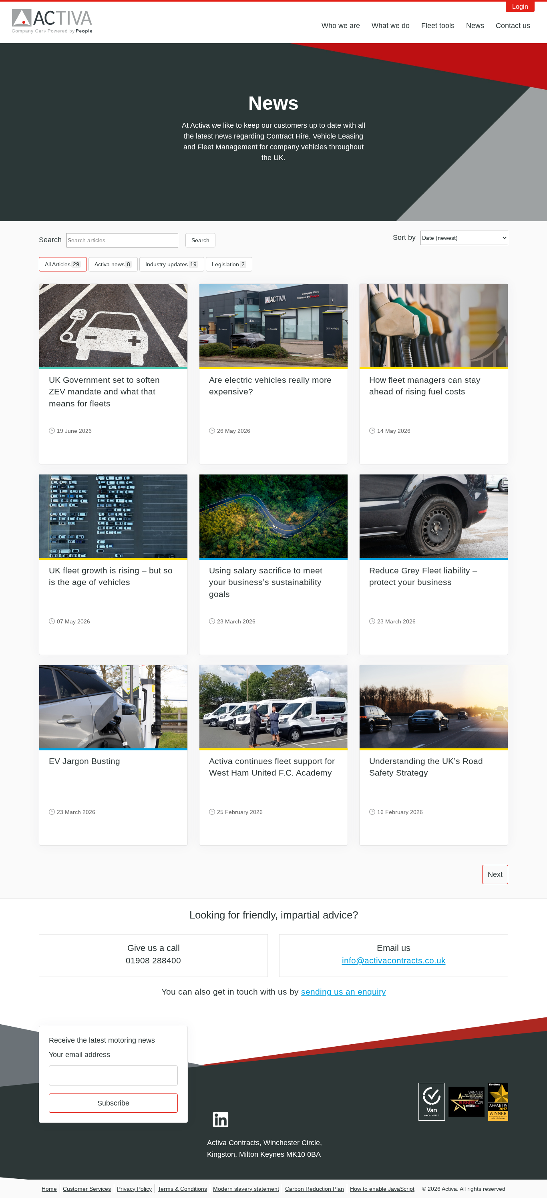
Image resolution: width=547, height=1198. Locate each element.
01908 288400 (153, 960)
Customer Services (87, 1189)
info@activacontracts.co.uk (394, 960)
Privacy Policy (134, 1189)
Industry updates (171, 264)
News (475, 26)
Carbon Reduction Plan (314, 1189)
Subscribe (113, 1103)
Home (49, 1189)
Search (50, 240)
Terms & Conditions (182, 1189)
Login (520, 6)
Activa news (112, 264)
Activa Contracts (58, 21)
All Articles (62, 264)
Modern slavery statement (246, 1189)
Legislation (228, 264)
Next (495, 874)
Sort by (404, 237)
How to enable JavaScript (382, 1189)
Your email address (79, 1055)
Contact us (513, 26)
